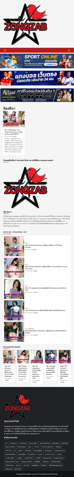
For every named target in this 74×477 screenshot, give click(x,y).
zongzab (28, 450)
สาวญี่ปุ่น (19, 458)
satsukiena (22, 447)
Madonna (55, 443)
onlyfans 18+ (8, 123)
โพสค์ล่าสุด (15, 125)
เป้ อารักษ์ (26, 465)
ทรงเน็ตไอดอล (8, 125)
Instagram (33, 443)
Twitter (8, 450)
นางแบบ (40, 454)
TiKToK (36, 447)
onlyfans (65, 443)
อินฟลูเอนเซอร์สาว (59, 458)
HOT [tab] (25, 232)
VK (15, 450)
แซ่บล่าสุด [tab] (7, 232)
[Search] (69, 50)
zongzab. (14, 136)
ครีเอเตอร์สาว (49, 450)
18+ (6, 443)
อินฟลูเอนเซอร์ (47, 458)
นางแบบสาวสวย (49, 454)
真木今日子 (18, 469)
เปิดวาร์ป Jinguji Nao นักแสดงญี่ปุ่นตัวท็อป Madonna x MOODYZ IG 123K (36, 372)
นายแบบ (59, 454)
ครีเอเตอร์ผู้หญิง (38, 450)
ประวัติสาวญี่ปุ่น (9, 458)
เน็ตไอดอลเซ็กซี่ (55, 461)
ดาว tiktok (15, 123)
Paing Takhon (10, 447)
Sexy (29, 447)
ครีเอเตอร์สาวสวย (60, 450)
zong (20, 450)
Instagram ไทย (45, 443)
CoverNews (43, 474)
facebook (13, 443)
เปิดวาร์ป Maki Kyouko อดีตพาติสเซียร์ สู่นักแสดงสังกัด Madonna (45, 310)
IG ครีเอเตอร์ (23, 443)
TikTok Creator (47, 447)
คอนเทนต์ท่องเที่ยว (10, 454)
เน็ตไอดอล (46, 461)
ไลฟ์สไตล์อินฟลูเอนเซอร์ (55, 465)
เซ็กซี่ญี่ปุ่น (37, 461)
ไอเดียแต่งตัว (8, 469)
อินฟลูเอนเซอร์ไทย (26, 461)
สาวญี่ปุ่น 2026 (28, 458)
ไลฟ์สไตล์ (43, 465)
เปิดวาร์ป (18, 465)
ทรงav (26, 243)
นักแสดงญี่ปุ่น (22, 454)
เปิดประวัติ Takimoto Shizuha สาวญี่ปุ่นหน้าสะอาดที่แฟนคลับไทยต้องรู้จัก (64, 372)
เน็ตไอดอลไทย (9, 465)
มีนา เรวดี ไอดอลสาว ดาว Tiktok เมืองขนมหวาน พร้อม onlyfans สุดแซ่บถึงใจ (14, 132)
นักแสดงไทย (31, 454)
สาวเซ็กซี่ (37, 458)
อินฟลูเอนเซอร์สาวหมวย (12, 461)
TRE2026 (58, 447)
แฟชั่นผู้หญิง (34, 465)
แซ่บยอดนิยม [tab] (17, 232)
